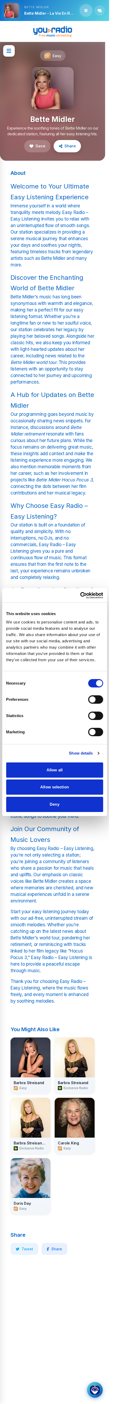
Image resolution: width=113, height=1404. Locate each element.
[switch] (95, 699)
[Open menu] (9, 51)
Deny (54, 804)
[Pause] (86, 10)
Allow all (55, 770)
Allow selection (54, 787)
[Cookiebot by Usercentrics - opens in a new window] (80, 595)
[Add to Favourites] (99, 10)
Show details (81, 753)
